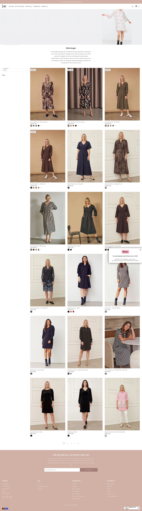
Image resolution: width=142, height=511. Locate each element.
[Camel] (71, 312)
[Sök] (139, 6)
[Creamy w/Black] (71, 374)
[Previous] (50, 2)
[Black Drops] (34, 126)
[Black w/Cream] (36, 126)
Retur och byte (76, 489)
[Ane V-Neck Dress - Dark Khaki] (122, 94)
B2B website (110, 484)
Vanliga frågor (76, 491)
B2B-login (109, 486)
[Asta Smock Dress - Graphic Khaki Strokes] (85, 342)
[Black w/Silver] (31, 374)
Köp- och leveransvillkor (78, 496)
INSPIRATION (36, 6)
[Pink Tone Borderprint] (106, 436)
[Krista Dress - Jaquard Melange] (122, 280)
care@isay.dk (5, 484)
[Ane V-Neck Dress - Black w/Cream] (85, 94)
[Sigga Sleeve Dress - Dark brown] (122, 218)
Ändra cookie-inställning (71, 505)
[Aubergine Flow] (106, 188)
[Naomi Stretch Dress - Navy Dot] (85, 156)
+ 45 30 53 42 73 (6, 486)
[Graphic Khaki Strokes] (69, 374)
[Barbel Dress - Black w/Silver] (47, 342)
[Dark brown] (39, 126)
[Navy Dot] (69, 188)
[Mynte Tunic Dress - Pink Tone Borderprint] (122, 404)
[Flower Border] (31, 312)
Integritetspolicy (76, 498)
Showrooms (110, 493)
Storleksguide (75, 493)
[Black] (69, 250)
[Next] (92, 2)
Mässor (109, 491)
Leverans (74, 486)
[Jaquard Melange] (106, 312)
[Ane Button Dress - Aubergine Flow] (122, 156)
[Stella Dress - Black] (85, 404)
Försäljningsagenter (112, 496)
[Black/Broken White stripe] (106, 374)
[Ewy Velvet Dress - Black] (47, 404)
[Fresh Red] (73, 312)
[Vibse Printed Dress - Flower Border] (47, 280)
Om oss (39, 484)
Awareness (40, 489)
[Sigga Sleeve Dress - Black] (85, 218)
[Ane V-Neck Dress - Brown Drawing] (47, 94)
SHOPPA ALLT (28, 6)
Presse (109, 489)
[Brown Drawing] (31, 126)
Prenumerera (88, 469)
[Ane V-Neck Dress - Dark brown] (47, 156)
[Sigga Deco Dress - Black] (85, 280)
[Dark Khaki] (106, 126)
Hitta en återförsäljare (43, 486)
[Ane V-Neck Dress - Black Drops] (47, 218)
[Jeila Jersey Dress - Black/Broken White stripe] (122, 342)
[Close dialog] (140, 250)
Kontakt (74, 484)
